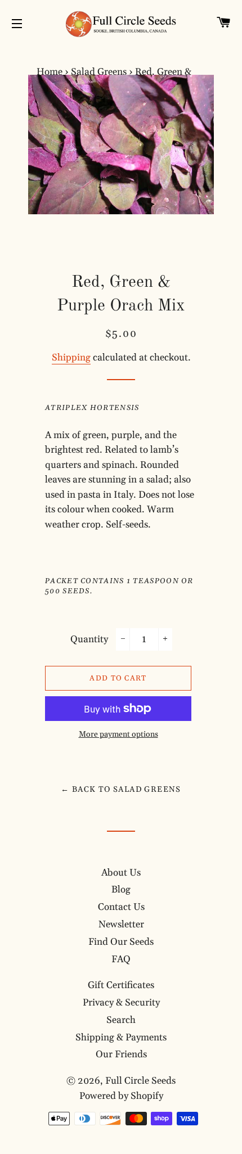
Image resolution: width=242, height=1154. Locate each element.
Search (121, 1020)
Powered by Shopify (121, 1096)
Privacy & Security (121, 1003)
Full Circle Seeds (140, 1081)
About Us (121, 873)
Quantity (89, 639)
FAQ (121, 959)
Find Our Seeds (121, 942)
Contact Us (121, 907)
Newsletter (121, 924)
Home (49, 72)
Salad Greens (99, 72)
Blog (121, 889)
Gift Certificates (121, 985)
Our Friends (121, 1054)
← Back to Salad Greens (121, 790)
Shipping (71, 357)
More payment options (118, 734)
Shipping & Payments (121, 1037)
